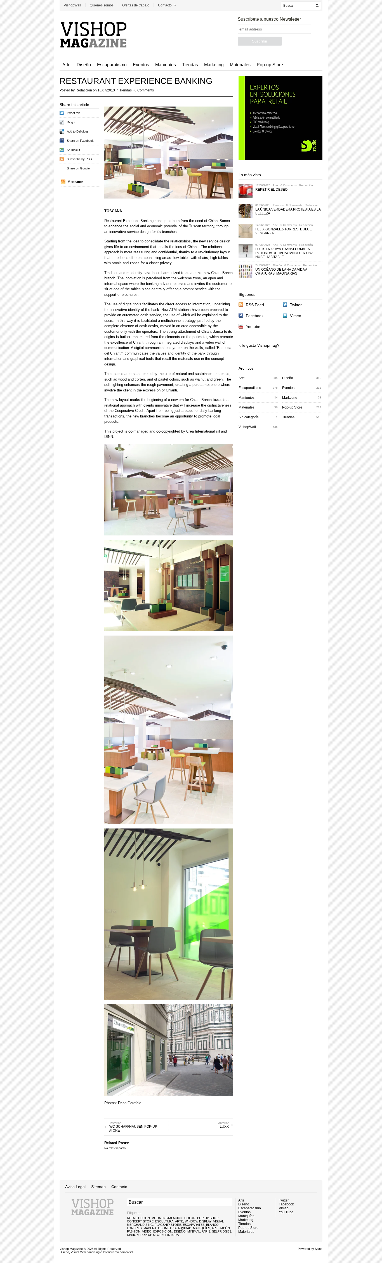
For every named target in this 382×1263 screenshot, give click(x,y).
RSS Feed (255, 305)
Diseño (84, 64)
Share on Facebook (80, 140)
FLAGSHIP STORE (168, 1224)
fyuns (318, 1248)
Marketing (214, 64)
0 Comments (144, 90)
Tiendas (190, 64)
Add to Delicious (78, 131)
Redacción (84, 90)
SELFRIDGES (221, 1231)
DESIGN (133, 1234)
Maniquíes (165, 64)
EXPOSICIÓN (162, 1231)
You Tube (286, 1212)
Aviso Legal (75, 1186)
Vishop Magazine (71, 1248)
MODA (156, 1218)
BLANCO (212, 1224)
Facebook (254, 315)
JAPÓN (225, 1228)
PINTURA (172, 1234)
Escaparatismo (112, 64)
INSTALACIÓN (172, 1218)
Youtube (253, 326)
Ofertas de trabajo (135, 5)
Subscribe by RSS (79, 159)
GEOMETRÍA (167, 1228)
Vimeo (295, 315)
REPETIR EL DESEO (271, 190)
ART (215, 1228)
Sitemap (98, 1186)
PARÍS (206, 1231)
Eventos (141, 64)
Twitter (296, 305)
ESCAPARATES (193, 1224)
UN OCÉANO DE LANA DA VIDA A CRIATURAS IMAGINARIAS (281, 271)
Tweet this (74, 113)
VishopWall (72, 5)
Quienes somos (102, 5)
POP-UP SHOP (207, 1218)
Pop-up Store (270, 64)
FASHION (133, 1231)
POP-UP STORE (152, 1234)
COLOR (189, 1218)
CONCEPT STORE (140, 1221)
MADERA (149, 1228)
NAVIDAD (184, 1228)
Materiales (240, 64)
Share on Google (78, 168)
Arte (66, 64)
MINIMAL (193, 1231)
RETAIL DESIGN (138, 1218)
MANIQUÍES (201, 1228)
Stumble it (73, 150)
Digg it (71, 122)
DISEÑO (180, 1231)
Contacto (165, 5)
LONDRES (134, 1228)
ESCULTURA (164, 1221)
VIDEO (147, 1231)
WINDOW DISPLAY (198, 1221)
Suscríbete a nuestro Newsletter (269, 19)
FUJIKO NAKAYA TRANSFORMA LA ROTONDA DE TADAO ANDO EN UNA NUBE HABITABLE (284, 253)
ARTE (179, 1221)
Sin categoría (249, 417)
